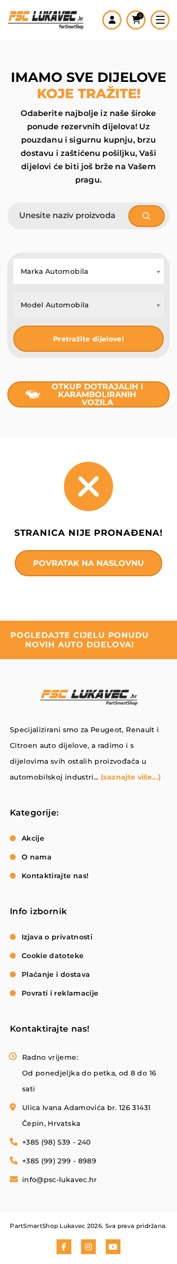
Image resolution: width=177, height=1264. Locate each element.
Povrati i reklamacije (60, 993)
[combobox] (88, 271)
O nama (37, 857)
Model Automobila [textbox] (55, 304)
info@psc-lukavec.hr (59, 1179)
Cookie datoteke (53, 955)
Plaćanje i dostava (56, 974)
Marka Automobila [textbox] (54, 271)
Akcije (33, 838)
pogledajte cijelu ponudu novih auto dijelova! (79, 640)
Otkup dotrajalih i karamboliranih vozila (97, 394)
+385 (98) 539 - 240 (56, 1142)
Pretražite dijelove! (88, 339)
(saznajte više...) (131, 777)
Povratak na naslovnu (88, 563)
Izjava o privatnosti (57, 936)
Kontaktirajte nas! (55, 875)
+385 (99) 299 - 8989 (59, 1160)
